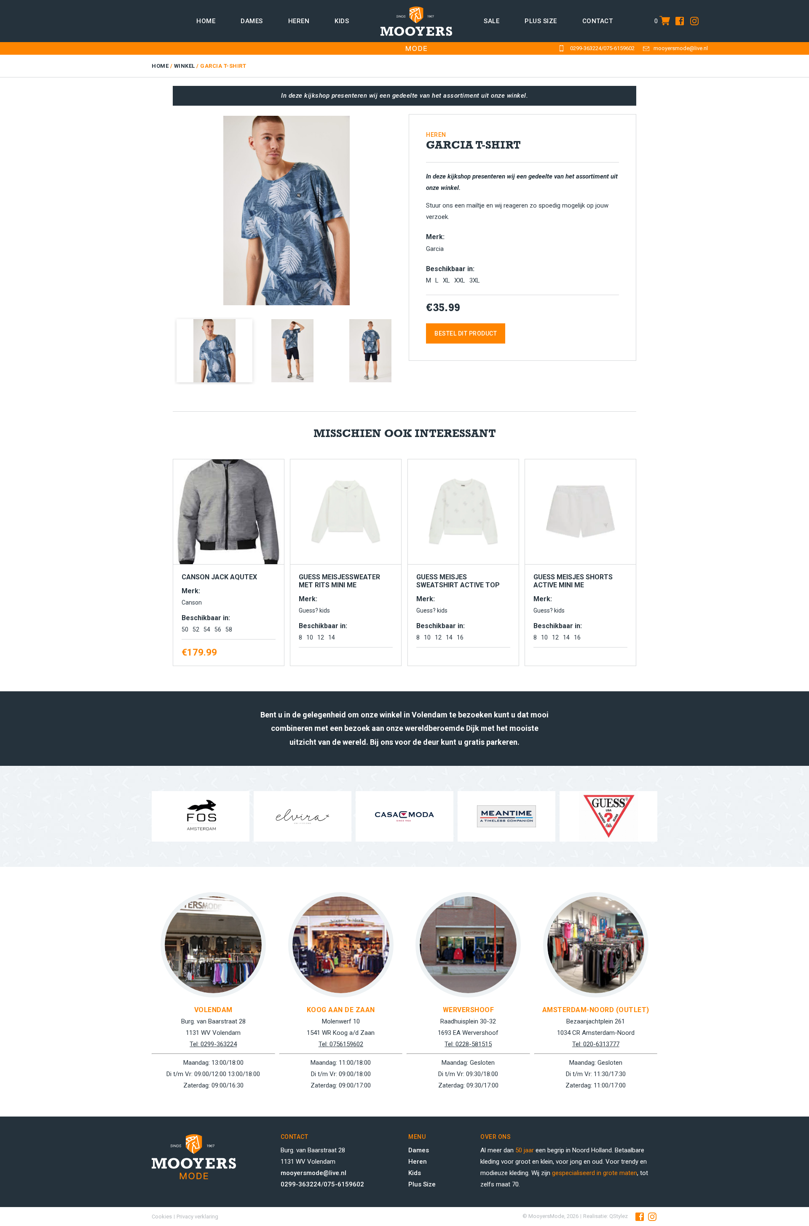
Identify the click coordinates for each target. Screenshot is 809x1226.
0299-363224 (585, 48)
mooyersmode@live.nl (681, 48)
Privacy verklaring (197, 1216)
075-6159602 (619, 48)
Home (205, 21)
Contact (597, 21)
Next (413, 207)
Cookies (162, 1216)
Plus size (541, 21)
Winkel (184, 66)
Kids (342, 21)
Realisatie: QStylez (605, 1216)
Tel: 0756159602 (341, 1044)
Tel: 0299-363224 (213, 1044)
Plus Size (422, 1184)
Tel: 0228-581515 (468, 1044)
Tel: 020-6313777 (595, 1044)
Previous (161, 207)
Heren (299, 21)
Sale (491, 21)
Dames (252, 21)
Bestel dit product (465, 333)
